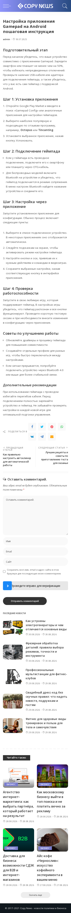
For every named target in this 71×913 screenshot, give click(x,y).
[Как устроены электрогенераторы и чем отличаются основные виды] (13, 627)
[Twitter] (42, 427)
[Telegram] (42, 437)
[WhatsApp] (62, 427)
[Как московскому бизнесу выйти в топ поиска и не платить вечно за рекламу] (52, 776)
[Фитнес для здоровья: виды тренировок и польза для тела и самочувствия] (13, 725)
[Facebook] (32, 427)
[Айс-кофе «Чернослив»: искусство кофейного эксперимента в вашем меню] (52, 840)
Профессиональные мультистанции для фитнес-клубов (46, 674)
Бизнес (11, 784)
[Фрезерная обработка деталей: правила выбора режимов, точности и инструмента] (13, 652)
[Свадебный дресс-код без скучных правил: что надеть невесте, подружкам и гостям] (13, 701)
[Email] (52, 437)
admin (6, 39)
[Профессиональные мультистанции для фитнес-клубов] (13, 676)
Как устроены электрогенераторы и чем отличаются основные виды (46, 625)
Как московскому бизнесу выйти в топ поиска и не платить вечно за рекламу (51, 801)
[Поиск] (64, 6)
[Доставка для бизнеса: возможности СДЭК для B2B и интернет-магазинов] (18, 840)
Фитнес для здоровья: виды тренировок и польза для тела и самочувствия (46, 723)
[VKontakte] (32, 437)
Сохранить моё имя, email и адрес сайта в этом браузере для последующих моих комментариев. (34, 571)
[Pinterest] (52, 427)
